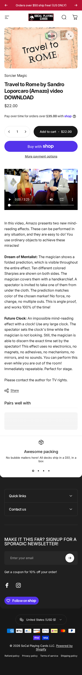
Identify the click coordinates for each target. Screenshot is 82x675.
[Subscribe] (69, 558)
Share (14, 390)
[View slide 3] (43, 470)
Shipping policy (69, 655)
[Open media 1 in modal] (69, 35)
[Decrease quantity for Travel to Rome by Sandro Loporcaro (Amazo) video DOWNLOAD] (9, 131)
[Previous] (6, 5)
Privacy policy (30, 655)
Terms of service (49, 655)
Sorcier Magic (15, 75)
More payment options (41, 156)
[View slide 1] (33, 470)
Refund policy (12, 655)
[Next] (76, 5)
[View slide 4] (49, 470)
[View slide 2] (38, 470)
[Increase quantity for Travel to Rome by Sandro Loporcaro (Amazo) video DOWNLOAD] (25, 131)
